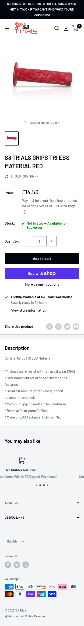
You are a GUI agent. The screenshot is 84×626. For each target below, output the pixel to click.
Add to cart (42, 258)
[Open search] (57, 28)
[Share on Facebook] (49, 326)
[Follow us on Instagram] (25, 564)
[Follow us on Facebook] (8, 564)
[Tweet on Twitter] (67, 326)
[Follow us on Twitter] (17, 564)
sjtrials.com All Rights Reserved (25, 616)
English (12, 541)
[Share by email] (76, 326)
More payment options (42, 284)
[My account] (66, 28)
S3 (6, 176)
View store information (28, 310)
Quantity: (12, 241)
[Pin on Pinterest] (58, 326)
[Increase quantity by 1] (51, 241)
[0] (75, 28)
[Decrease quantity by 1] (27, 241)
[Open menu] (7, 28)
